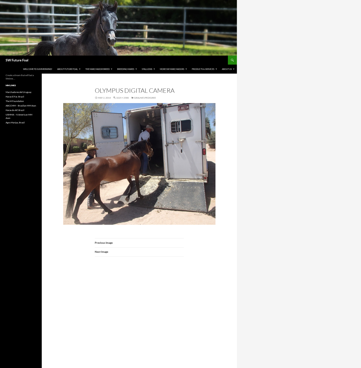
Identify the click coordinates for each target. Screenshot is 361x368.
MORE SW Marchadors (172, 69)
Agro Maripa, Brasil (15, 122)
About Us (227, 69)
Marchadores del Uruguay (18, 92)
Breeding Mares (125, 69)
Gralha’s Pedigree (145, 97)
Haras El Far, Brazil (15, 96)
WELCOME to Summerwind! (37, 69)
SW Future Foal (17, 60)
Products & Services (203, 69)
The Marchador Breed (97, 69)
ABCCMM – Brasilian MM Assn (21, 105)
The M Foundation (15, 101)
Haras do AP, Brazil (15, 110)
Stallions (147, 69)
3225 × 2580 (122, 97)
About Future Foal (67, 69)
